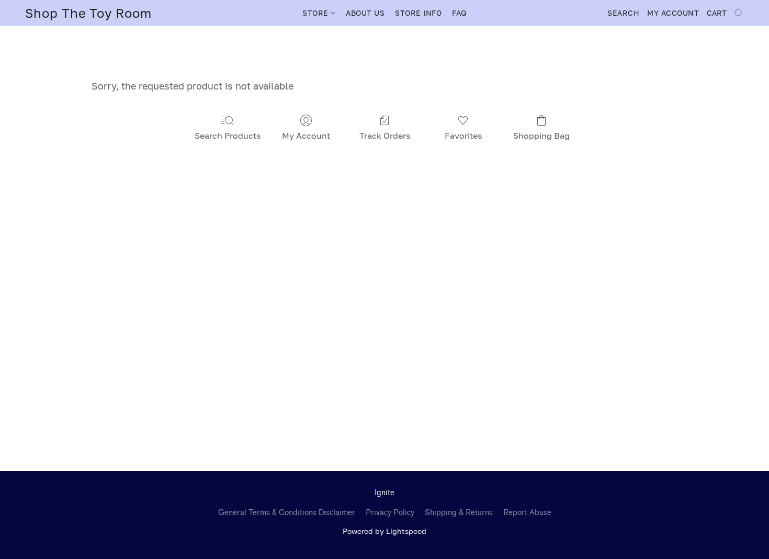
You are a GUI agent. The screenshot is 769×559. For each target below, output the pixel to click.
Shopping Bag (541, 135)
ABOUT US (365, 12)
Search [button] (623, 12)
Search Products (228, 135)
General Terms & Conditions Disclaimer (286, 512)
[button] (88, 13)
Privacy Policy (390, 512)
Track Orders (384, 135)
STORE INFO (418, 12)
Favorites (463, 135)
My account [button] (673, 12)
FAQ (459, 12)
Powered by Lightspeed (384, 531)
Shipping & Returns (459, 512)
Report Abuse (527, 512)
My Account (306, 135)
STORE (316, 12)
